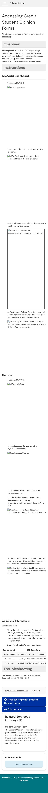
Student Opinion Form (16, 726)
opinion (18, 34)
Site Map (24, 780)
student (8, 34)
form (26, 34)
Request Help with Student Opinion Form (21, 701)
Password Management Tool (30, 778)
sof (32, 34)
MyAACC (20, 83)
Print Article (14, 709)
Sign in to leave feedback (16, 691)
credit (38, 34)
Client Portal (17, 3)
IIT (14, 778)
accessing (6, 36)
